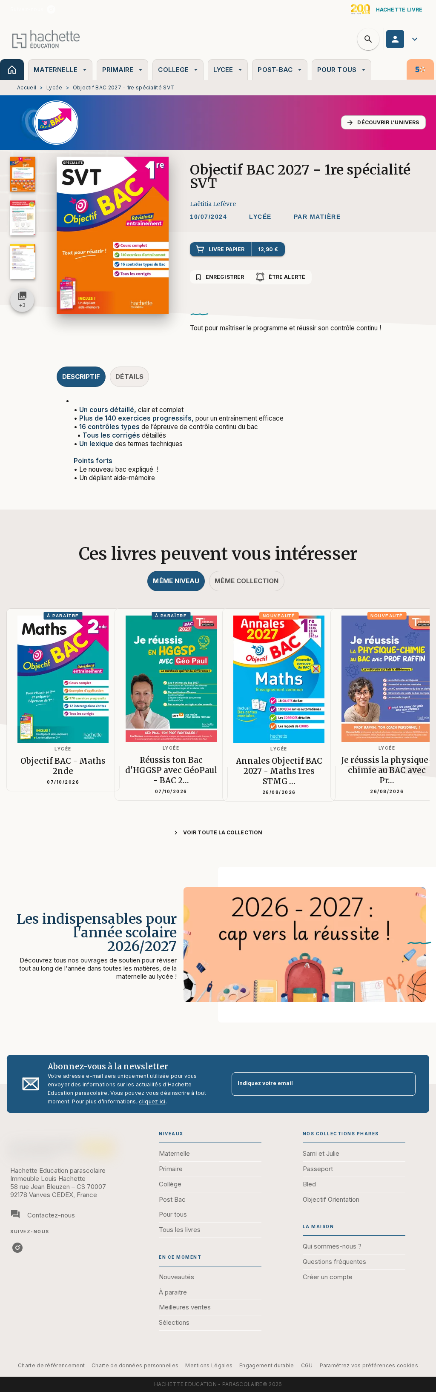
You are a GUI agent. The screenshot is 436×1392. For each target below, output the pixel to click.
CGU (307, 1365)
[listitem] (51, 9)
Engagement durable (266, 1365)
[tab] (12, 69)
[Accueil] (46, 39)
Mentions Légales (208, 1365)
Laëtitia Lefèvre (213, 204)
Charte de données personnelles (135, 1365)
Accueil (26, 87)
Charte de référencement (51, 1365)
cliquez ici (152, 1101)
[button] (383, 122)
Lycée (54, 87)
